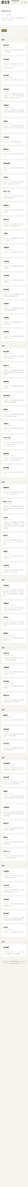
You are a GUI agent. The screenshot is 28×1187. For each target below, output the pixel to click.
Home (3, 15)
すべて (4, 30)
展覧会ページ (18, 961)
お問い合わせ (16, 963)
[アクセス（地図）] (22, 2)
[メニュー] (25, 2)
